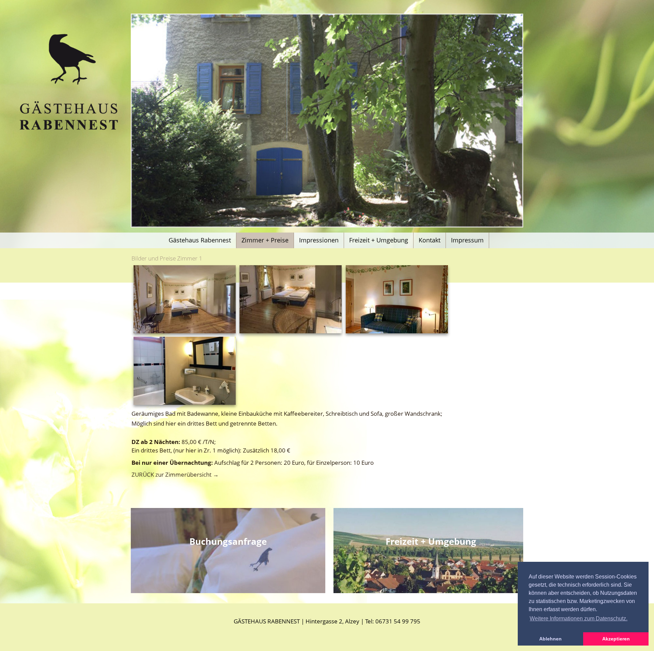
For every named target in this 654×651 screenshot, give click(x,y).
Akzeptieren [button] (616, 638)
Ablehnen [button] (550, 638)
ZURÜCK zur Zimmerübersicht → (175, 474)
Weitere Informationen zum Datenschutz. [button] (578, 618)
